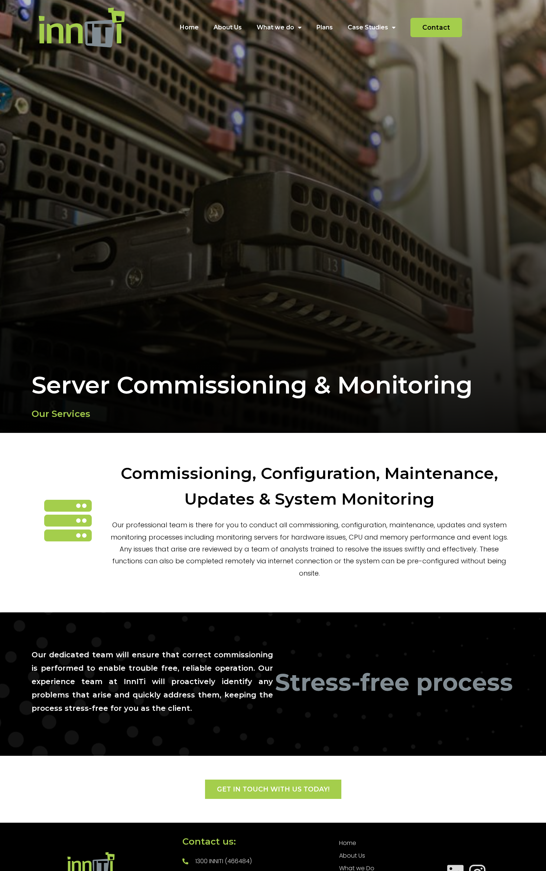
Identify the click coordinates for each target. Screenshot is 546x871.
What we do (275, 27)
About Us (228, 27)
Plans (324, 27)
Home (189, 27)
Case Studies (368, 27)
